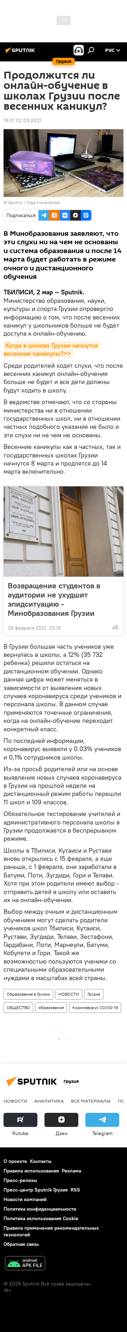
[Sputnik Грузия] (21, 53)
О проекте (15, 1161)
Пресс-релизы (20, 1180)
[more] (115, 627)
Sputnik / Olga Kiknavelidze (34, 202)
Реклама (71, 1171)
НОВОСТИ (69, 994)
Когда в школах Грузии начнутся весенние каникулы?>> (52, 349)
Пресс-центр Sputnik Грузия (36, 1190)
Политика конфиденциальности (40, 1209)
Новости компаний (25, 1199)
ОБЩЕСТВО (18, 1007)
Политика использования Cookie (41, 1218)
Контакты (41, 1161)
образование (51, 1007)
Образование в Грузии (28, 994)
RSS (75, 1190)
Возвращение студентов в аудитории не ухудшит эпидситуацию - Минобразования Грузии (54, 599)
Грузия (93, 994)
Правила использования (31, 1171)
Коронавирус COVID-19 (95, 1007)
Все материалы (91, 1101)
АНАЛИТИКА (49, 1101)
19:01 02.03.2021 (22, 120)
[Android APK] (25, 1264)
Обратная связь (21, 1244)
